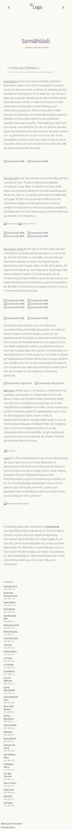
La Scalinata (9, 664)
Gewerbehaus (10, 602)
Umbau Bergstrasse (9, 717)
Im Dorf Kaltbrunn (8, 679)
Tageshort (8, 796)
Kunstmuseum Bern (10, 617)
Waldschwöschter (11, 625)
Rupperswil (9, 789)
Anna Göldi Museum (8, 708)
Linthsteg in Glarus (9, 765)
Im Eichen (8, 658)
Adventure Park (10, 586)
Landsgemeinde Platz (11, 698)
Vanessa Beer (53, 526)
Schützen (8, 645)
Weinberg (8, 732)
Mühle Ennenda (10, 631)
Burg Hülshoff (10, 738)
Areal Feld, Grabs (11, 638)
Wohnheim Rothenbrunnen (11, 594)
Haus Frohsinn (10, 783)
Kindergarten (9, 609)
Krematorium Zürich (9, 746)
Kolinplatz (8, 802)
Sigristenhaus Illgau (10, 756)
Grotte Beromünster (9, 689)
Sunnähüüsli (9, 671)
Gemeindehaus (10, 651)
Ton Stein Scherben (8, 775)
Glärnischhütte (10, 725)
